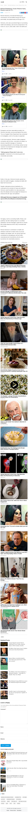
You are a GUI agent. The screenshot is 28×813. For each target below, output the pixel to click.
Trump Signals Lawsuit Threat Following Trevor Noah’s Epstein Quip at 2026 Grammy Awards (17, 644)
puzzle (2, 803)
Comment (3, 709)
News (5, 5)
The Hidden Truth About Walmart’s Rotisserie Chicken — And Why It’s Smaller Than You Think (17, 673)
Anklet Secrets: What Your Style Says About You (17, 768)
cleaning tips (18, 797)
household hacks (10, 799)
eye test (3, 799)
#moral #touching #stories (7, 797)
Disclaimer (19, 810)
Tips (14, 803)
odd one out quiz (22, 801)
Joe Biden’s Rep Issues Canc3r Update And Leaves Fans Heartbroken (18, 649)
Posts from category (7, 749)
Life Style (3, 801)
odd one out (14, 801)
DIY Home (25, 797)
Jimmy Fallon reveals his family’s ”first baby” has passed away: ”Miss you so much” (17, 659)
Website (3, 739)
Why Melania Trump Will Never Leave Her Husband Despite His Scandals (18, 681)
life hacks (18, 799)
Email (2, 733)
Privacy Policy (13, 810)
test (11, 803)
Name (2, 727)
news (2, 636)
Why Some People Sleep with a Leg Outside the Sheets (17, 761)
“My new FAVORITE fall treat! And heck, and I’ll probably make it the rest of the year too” (17, 753)
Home (2, 5)
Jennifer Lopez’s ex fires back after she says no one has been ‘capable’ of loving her (18, 693)
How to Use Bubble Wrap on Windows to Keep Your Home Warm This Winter (16, 785)
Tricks (18, 803)
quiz (7, 803)
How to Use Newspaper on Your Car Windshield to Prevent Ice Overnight (15, 776)
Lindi (2, 2)
